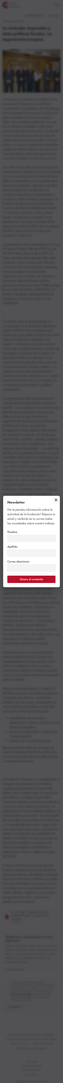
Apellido (18, 547)
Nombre (18, 532)
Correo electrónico (24, 561)
